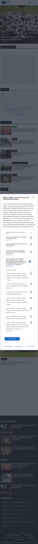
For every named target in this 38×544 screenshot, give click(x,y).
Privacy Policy (30, 346)
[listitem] (19, 233)
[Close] (34, 198)
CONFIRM (12, 338)
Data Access (19, 346)
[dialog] (19, 272)
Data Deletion (8, 346)
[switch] (30, 238)
